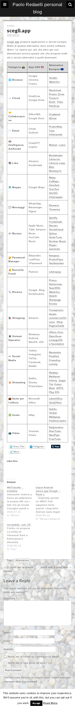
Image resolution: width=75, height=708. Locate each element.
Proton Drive (56, 94)
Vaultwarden (56, 263)
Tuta (51, 130)
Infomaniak (55, 134)
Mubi (52, 388)
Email (7, 641)
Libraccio (54, 159)
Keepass (54, 255)
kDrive (53, 118)
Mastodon (55, 352)
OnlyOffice (55, 402)
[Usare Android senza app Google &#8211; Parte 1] (50, 503)
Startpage (55, 299)
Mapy (52, 177)
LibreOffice (55, 398)
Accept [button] (36, 703)
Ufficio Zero (56, 332)
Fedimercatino (57, 420)
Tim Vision (55, 384)
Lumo (62, 145)
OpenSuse (55, 336)
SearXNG (54, 288)
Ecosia (53, 303)
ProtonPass (56, 259)
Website (8, 649)
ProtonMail (55, 126)
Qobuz (53, 233)
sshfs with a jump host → (56, 567)
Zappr (62, 380)
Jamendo (54, 249)
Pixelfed (54, 356)
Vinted (53, 412)
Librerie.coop (57, 163)
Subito (53, 409)
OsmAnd (54, 185)
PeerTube (55, 431)
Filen (60, 102)
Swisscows (55, 284)
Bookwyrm (55, 171)
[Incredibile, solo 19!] (21, 537)
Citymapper (56, 197)
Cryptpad (54, 114)
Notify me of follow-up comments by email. (34, 656)
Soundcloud (56, 229)
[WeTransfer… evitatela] (21, 501)
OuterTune (55, 237)
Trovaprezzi (56, 310)
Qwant (53, 295)
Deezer (53, 225)
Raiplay (53, 372)
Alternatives (22, 560)
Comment (10, 598)
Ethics (10, 26)
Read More (50, 703)
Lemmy (53, 364)
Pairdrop (54, 106)
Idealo (53, 314)
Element (54, 205)
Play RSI (54, 392)
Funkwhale (55, 221)
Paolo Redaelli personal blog (37, 8)
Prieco (53, 280)
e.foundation (56, 344)
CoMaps (54, 181)
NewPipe (54, 435)
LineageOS (55, 340)
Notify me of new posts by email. (27, 662)
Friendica (54, 360)
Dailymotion (56, 427)
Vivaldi (53, 77)
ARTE (59, 388)
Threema (54, 209)
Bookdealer (56, 155)
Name (7, 632)
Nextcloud (55, 90)
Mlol (51, 167)
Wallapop (54, 416)
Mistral (53, 145)
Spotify (53, 217)
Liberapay (55, 271)
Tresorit (53, 98)
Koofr (52, 102)
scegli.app (13, 41)
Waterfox (54, 81)
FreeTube (55, 439)
